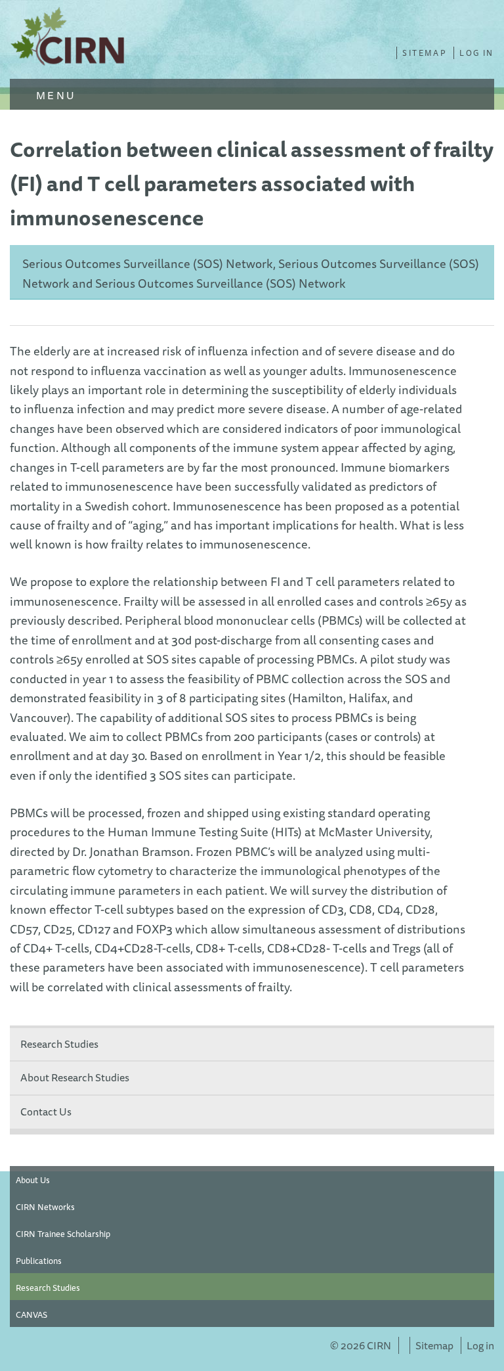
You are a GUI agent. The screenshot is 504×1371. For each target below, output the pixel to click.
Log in (476, 53)
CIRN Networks (45, 1206)
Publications (39, 1260)
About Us (33, 1179)
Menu (54, 95)
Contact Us (46, 1111)
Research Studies (59, 1043)
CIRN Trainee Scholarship (63, 1233)
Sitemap (424, 53)
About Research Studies (74, 1077)
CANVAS (31, 1314)
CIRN (69, 39)
